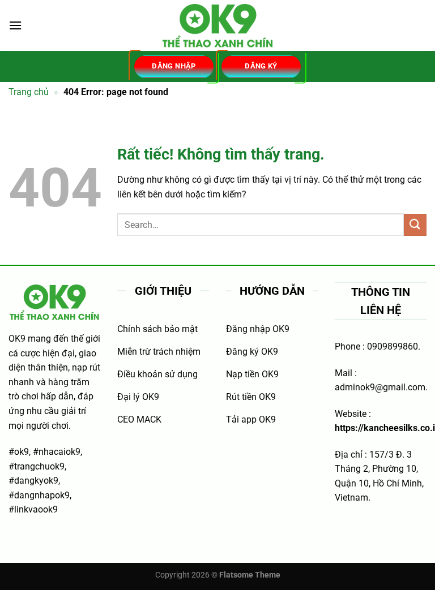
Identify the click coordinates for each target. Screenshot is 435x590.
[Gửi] (415, 225)
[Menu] (15, 25)
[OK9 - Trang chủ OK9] (217, 26)
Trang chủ (28, 92)
